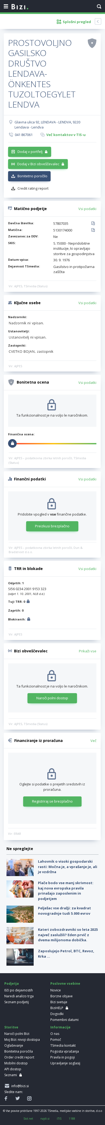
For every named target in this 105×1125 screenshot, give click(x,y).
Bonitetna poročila (18, 1051)
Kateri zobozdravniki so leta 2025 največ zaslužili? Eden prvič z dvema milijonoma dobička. (68, 934)
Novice (55, 990)
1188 (72, 1118)
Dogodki (57, 1014)
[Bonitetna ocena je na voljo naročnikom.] (92, 43)
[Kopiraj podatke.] (94, 223)
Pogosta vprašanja (64, 1051)
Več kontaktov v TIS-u (66, 134)
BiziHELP (56, 1008)
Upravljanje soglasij (65, 1063)
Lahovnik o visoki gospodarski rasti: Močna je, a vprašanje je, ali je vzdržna (67, 866)
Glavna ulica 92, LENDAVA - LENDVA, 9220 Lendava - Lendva (47, 125)
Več (93, 740)
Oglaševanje (13, 1045)
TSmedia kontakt (63, 1045)
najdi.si (45, 1118)
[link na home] (20, 7)
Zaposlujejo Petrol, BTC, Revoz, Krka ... (66, 953)
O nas (54, 1033)
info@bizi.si (19, 1086)
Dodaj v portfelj (30, 151)
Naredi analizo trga (19, 996)
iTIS (59, 1118)
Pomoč (55, 1039)
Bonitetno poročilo (32, 176)
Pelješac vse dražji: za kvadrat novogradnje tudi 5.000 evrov (64, 911)
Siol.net (28, 1118)
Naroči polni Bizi (16, 1033)
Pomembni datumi (64, 1019)
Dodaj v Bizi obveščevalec (38, 163)
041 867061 (24, 134)
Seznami (10, 1075)
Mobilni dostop (16, 1063)
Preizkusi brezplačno (52, 526)
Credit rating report (33, 188)
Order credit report (19, 1057)
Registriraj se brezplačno (52, 801)
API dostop (12, 1069)
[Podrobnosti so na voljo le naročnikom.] (28, 602)
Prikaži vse (87, 651)
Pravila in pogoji (62, 1057)
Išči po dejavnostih (18, 990)
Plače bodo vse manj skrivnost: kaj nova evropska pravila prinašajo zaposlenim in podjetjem (65, 890)
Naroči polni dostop (52, 698)
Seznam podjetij (16, 1002)
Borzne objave (61, 996)
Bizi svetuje (58, 1002)
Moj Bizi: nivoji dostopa (22, 1039)
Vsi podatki (87, 208)
